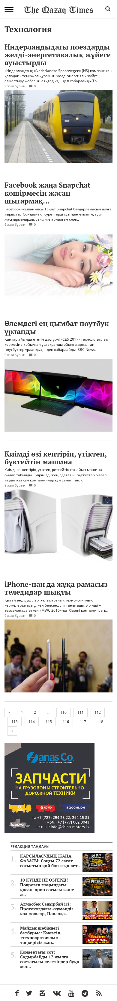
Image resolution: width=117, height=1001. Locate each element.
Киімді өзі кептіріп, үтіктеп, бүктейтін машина (55, 457)
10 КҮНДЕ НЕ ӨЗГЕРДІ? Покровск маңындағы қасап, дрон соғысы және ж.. (47, 887)
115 (49, 721)
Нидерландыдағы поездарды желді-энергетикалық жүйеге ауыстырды (57, 55)
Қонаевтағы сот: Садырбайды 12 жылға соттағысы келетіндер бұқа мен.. (49, 959)
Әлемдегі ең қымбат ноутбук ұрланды (56, 327)
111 (80, 712)
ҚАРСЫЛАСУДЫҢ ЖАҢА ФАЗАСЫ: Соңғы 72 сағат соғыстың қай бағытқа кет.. (50, 861)
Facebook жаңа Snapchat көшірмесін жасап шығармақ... (47, 193)
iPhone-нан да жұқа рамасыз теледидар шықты (56, 588)
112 (97, 712)
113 (14, 721)
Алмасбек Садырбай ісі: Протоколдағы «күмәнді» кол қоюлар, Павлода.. (47, 909)
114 (31, 721)
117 (83, 721)
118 (100, 721)
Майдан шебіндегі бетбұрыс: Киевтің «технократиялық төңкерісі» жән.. (40, 935)
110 (63, 712)
